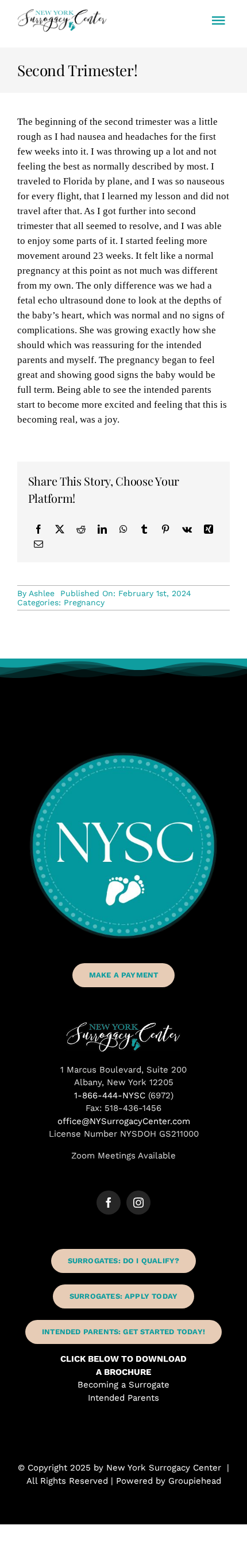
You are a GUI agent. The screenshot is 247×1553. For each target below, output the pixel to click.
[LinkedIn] (102, 529)
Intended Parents (123, 1398)
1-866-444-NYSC (109, 1095)
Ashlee (42, 593)
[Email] (38, 544)
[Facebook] (38, 529)
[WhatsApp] (123, 529)
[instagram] (138, 1203)
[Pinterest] (165, 529)
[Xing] (208, 529)
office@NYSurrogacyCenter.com (123, 1121)
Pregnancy (84, 602)
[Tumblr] (144, 529)
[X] (59, 529)
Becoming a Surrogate (123, 1384)
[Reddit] (81, 529)
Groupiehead (194, 1481)
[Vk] (187, 529)
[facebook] (109, 1203)
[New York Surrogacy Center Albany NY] (123, 1025)
